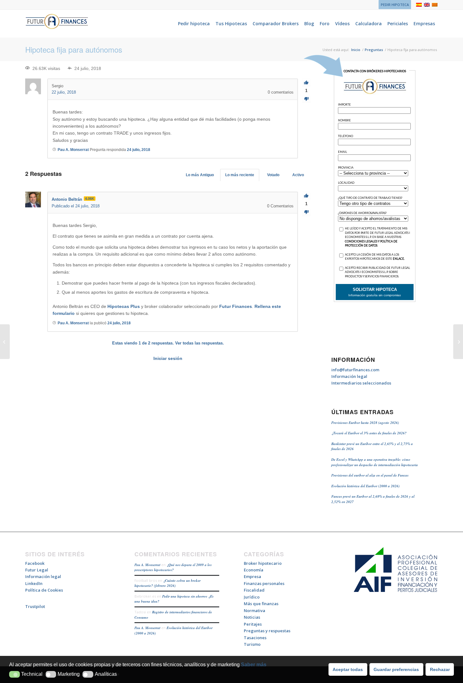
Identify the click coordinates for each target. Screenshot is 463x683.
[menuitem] (393, 4)
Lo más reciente (239, 175)
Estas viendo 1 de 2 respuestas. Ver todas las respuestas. (168, 343)
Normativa (254, 610)
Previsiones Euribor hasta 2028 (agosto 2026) (365, 422)
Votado (273, 175)
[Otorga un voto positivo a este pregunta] (306, 82)
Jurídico (252, 597)
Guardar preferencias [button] (396, 669)
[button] (14, 674)
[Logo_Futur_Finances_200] (56, 24)
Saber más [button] (253, 664)
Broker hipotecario (263, 563)
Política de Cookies (44, 590)
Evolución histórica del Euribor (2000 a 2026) (365, 486)
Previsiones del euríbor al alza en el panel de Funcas (370, 475)
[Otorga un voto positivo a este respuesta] (306, 196)
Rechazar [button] (440, 669)
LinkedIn (34, 583)
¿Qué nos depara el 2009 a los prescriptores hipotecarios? (173, 567)
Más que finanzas (261, 603)
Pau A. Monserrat (147, 564)
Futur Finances (235, 306)
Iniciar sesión (167, 358)
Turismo (252, 644)
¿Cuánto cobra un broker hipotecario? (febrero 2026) (167, 583)
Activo (298, 175)
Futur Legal (36, 570)
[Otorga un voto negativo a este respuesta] (306, 212)
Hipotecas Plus (123, 306)
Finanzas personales (264, 583)
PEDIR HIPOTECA (395, 4)
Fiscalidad (254, 590)
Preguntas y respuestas (267, 631)
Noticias (252, 617)
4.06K (89, 198)
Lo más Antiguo (200, 175)
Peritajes (253, 624)
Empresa (252, 576)
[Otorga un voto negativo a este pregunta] (306, 99)
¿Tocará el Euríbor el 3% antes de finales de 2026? (369, 433)
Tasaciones (255, 637)
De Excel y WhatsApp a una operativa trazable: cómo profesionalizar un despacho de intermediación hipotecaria (374, 462)
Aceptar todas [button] (348, 669)
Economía (253, 570)
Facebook (34, 563)
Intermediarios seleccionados (361, 383)
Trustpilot (35, 606)
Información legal (349, 376)
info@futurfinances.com (355, 370)
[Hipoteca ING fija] (5, 341)
